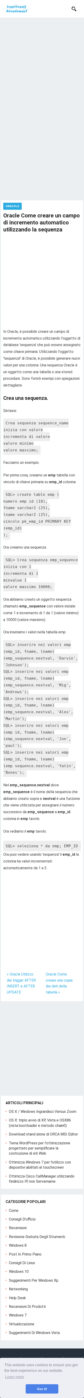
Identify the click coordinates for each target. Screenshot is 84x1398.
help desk (17, 1298)
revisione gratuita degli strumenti (37, 1237)
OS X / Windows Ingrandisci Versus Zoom (42, 1111)
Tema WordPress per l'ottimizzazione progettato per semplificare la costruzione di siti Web (39, 1148)
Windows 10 (19, 1271)
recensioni (18, 1228)
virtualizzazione (21, 1324)
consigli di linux (22, 1263)
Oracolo (12, 206)
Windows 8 (18, 1245)
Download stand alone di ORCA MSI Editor (43, 1134)
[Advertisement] (42, 62)
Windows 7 (18, 1315)
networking (18, 1289)
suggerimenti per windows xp (33, 1280)
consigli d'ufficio (22, 1219)
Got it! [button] (42, 1389)
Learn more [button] (14, 1377)
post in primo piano (25, 1254)
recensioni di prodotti (27, 1306)
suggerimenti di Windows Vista (34, 1333)
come (13, 1210)
